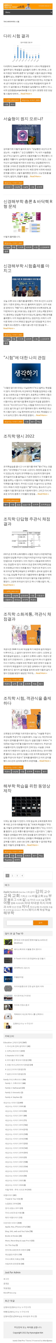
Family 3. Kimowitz (13, 1092)
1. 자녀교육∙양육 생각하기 (16, 1046)
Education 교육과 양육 (12, 1042)
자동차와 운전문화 (13, 1264)
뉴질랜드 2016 (11, 1204)
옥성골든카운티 (11, 1254)
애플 (42, 900)
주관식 (33, 600)
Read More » (26, 94)
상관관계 (24, 596)
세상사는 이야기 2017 (14, 1143)
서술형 (25, 187)
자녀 (25, 906)
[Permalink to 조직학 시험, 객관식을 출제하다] (28, 730)
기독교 (23, 896)
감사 (32, 892)
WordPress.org (9, 1293)
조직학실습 (45, 505)
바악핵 (29, 247)
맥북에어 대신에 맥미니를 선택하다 (28, 1014)
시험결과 (40, 596)
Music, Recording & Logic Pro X (18, 1241)
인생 (19, 907)
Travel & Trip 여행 (12, 1199)
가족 (28, 892)
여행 (6, 902)
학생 (42, 909)
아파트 (37, 900)
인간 (14, 907)
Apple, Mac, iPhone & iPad (16, 1227)
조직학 (39, 187)
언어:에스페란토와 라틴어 (16, 1250)
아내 (32, 899)
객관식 (7, 596)
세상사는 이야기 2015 (14, 1134)
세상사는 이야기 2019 (13, 851)
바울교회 (37, 895)
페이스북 (33, 909)
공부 (6, 856)
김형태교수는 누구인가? (23, 1023)
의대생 (19, 856)
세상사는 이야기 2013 (14, 1125)
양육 (48, 899)
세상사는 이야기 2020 (14, 1157)
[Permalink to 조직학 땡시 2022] (28, 463)
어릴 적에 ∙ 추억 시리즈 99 (16, 1190)
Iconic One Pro (19, 1341)
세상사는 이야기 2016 (14, 1139)
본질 (46, 896)
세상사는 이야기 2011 (14, 1116)
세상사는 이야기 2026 (14, 1185)
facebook (14, 892)
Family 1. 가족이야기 (13, 1083)
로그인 (6, 1279)
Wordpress (47, 1341)
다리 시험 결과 (16, 36)
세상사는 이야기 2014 (14, 1129)
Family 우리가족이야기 (12, 1079)
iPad (20, 892)
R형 (14, 247)
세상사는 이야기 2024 (14, 1176)
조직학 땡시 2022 (18, 436)
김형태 (6, 1307)
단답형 (17, 187)
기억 (29, 896)
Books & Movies (11, 1236)
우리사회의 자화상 (13, 1259)
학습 (39, 422)
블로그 (12, 899)
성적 (14, 684)
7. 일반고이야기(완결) (14, 1074)
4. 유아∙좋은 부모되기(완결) (16, 1060)
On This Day (10, 1245)
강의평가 (8, 187)
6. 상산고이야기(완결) (14, 1069)
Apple (6, 892)
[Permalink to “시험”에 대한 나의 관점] (28, 384)
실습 (19, 505)
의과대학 (20, 903)
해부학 (17, 860)
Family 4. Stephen (12, 1097)
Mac (24, 892)
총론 (6, 251)
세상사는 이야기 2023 (13, 183)
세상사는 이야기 (10, 1103)
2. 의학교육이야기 (11, 100)
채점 (35, 684)
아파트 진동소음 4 (21, 1005)
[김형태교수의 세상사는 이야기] (28, 8)
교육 (7, 895)
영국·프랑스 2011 (12, 1208)
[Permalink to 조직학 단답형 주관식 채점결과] (28, 551)
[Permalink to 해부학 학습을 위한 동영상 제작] (28, 817)
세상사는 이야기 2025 (31, 100)
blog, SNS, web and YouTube (17, 1231)
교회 (16, 895)
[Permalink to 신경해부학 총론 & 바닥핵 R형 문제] (28, 233)
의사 (12, 104)
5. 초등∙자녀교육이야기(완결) (17, 1065)
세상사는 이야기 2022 (13, 243)
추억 (26, 910)
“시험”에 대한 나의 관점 (24, 357)
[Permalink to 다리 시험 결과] (28, 63)
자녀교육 (34, 907)
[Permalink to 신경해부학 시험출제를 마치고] (28, 297)
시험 (6, 104)
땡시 (6, 505)
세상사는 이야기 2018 (14, 1148)
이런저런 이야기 (10, 1223)
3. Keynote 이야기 (12, 1055)
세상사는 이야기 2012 (14, 1120)
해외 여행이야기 (12, 1217)
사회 (19, 899)
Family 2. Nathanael (13, 1088)
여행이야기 (8, 1195)
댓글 (7, 1288)
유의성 (17, 600)
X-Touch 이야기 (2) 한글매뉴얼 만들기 (29, 958)
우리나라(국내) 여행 (13, 1213)
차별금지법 (18, 977)
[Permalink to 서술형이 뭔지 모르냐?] (28, 145)
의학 (9, 906)
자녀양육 (43, 907)
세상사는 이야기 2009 (14, 1106)
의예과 (27, 856)
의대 (27, 902)
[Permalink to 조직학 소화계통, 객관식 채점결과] (28, 646)
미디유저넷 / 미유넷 (22, 996)
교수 (47, 891)
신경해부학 (45, 247)
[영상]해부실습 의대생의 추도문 (23, 1316)
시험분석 (8, 600)
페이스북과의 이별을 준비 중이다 (27, 949)
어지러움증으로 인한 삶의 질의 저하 (29, 986)
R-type (7, 247)
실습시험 (26, 505)
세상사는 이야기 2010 (14, 1111)
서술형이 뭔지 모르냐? (23, 118)
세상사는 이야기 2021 (13, 680)
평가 (33, 422)
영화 (13, 903)
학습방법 (8, 860)
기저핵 (21, 247)
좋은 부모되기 (16, 910)
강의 (39, 891)
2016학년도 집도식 (22, 968)
